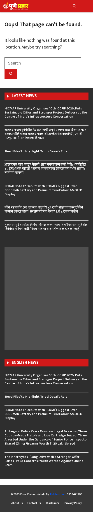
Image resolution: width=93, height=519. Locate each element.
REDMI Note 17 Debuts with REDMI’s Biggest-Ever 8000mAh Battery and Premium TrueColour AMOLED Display (43, 190)
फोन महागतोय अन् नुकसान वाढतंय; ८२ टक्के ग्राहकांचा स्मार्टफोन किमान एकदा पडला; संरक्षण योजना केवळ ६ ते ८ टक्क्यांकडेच (44, 209)
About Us (17, 503)
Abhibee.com (58, 494)
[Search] (11, 74)
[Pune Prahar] (15, 6)
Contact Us (34, 503)
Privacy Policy (73, 503)
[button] (74, 6)
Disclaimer (53, 503)
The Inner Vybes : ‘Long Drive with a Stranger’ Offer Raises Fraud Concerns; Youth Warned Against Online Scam (44, 461)
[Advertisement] (46, 298)
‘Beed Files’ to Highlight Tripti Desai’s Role (36, 151)
